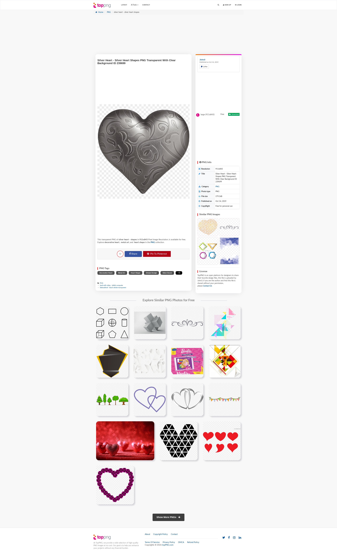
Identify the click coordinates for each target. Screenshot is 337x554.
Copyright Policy (160, 534)
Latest (124, 5)
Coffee (204, 66)
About (147, 534)
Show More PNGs (167, 517)
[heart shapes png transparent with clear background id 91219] (222, 441)
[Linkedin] (240, 538)
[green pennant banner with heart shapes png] (225, 399)
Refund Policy (193, 542)
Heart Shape (135, 273)
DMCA (181, 542)
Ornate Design (151, 273)
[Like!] (120, 254)
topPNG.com (167, 545)
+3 (179, 273)
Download (235, 114)
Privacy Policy (169, 542)
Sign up (227, 5)
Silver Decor (167, 273)
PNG (108, 12)
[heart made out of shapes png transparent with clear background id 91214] (179, 441)
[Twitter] (223, 538)
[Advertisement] (168, 35)
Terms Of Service (152, 542)
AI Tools (134, 5)
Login (239, 5)
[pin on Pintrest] (125, 309)
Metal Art (121, 273)
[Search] (218, 4)
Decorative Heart (106, 273)
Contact (146, 5)
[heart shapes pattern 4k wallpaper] (125, 441)
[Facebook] (229, 538)
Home (100, 12)
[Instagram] (234, 538)
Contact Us (207, 286)
